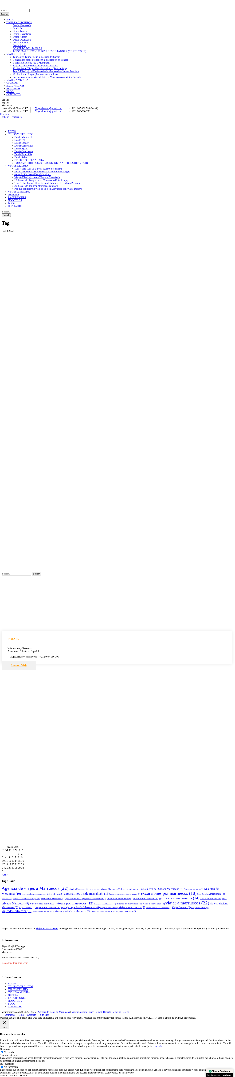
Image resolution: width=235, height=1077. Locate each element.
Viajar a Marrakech (153, 903)
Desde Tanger (20, 31)
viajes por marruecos (126, 911)
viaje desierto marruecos (49, 907)
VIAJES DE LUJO (16, 54)
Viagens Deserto (121, 1012)
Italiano (5, 117)
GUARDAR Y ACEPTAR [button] (14, 1075)
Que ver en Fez (74, 898)
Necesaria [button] (5, 1049)
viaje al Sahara (26, 907)
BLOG (10, 91)
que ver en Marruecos (119, 898)
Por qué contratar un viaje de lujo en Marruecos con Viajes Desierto (47, 77)
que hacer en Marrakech (52, 898)
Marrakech (216, 893)
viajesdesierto (199, 907)
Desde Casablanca (22, 34)
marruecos (7, 899)
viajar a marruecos (187, 902)
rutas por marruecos (180, 898)
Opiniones (10, 1014)
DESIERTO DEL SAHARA (27, 48)
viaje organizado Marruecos (81, 907)
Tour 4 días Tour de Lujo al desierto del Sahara (36, 57)
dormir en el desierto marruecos (35, 894)
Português (17, 117)
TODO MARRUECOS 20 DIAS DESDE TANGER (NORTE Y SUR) (49, 51)
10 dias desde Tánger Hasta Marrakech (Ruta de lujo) (40, 68)
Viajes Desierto (181, 907)
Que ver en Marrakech (95, 898)
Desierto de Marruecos (193, 889)
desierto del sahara (132, 889)
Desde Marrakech (22, 25)
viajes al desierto (109, 907)
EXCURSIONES (15, 85)
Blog (21, 1014)
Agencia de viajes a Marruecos (35, 888)
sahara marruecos (210, 898)
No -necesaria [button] (7, 1063)
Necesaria (9, 1052)
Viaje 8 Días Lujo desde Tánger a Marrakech (35, 65)
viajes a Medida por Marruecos (158, 908)
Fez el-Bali (202, 894)
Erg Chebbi (55, 894)
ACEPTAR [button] (151, 1017)
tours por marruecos (75, 903)
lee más (158, 1046)
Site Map (44, 1014)
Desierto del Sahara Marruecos (163, 888)
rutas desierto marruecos (147, 898)
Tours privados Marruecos (105, 904)
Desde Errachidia (21, 42)
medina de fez (19, 899)
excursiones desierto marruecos (125, 894)
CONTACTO (13, 94)
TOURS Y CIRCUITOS (19, 22)
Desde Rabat (19, 45)
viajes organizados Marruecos (102, 911)
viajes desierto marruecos (43, 911)
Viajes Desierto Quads (82, 1012)
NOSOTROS (13, 88)
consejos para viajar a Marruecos (104, 889)
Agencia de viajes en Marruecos (53, 1012)
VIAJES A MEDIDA (17, 80)
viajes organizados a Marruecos (72, 911)
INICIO (10, 19)
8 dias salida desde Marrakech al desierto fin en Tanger (40, 59)
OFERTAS (12, 82)
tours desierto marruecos (44, 903)
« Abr (4, 874)
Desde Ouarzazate (22, 39)
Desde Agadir (20, 36)
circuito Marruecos (78, 889)
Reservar (4, 114)
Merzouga (33, 898)
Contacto (31, 1014)
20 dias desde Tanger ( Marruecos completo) (35, 74)
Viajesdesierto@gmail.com (48, 108)
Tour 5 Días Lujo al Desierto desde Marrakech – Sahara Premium (46, 71)
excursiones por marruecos (168, 893)
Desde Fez (18, 28)
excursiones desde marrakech (87, 894)
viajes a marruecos (131, 907)
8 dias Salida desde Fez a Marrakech (31, 62)
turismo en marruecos (129, 903)
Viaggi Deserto (103, 1012)
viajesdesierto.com (17, 911)
